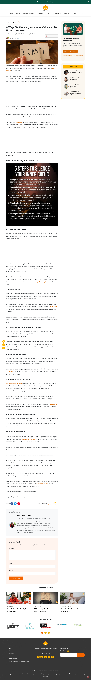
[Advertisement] (32, 95)
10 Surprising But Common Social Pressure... (43, 610)
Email (11, 570)
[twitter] (3, 344)
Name (11, 563)
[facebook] (3, 341)
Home (11, 14)
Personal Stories (28, 14)
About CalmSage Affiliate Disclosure (19, 661)
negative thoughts (41, 282)
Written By (12, 37)
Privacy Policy (13, 659)
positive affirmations (28, 439)
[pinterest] (3, 348)
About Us (11, 648)
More (74, 14)
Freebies (40, 14)
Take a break (53, 404)
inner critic (19, 122)
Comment (12, 548)
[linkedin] (18, 38)
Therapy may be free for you (45, 2)
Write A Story (57, 14)
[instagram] (41, 657)
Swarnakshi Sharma (14, 38)
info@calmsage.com (42, 484)
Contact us (12, 656)
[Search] (82, 13)
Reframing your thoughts (14, 383)
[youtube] (49, 657)
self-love (11, 371)
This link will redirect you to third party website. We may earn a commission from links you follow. (73, 56)
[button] (42, 633)
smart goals (53, 307)
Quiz (47, 14)
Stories (11, 651)
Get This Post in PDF (52, 36)
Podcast (66, 14)
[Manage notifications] (88, 677)
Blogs (18, 14)
